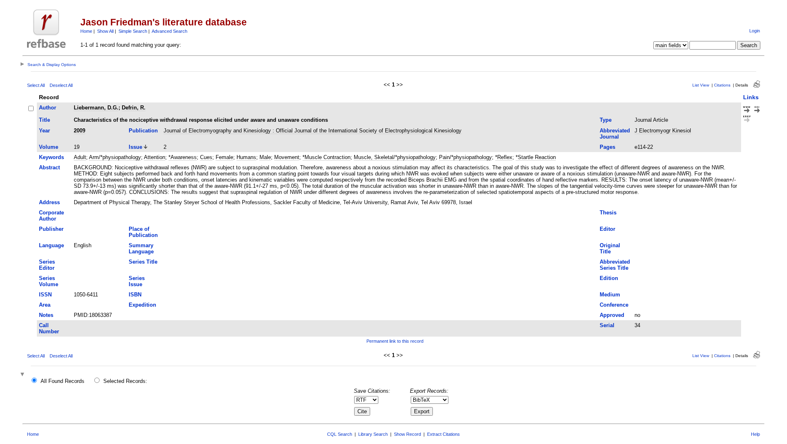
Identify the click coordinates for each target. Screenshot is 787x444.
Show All (105, 31)
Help (755, 434)
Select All (36, 85)
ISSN (45, 294)
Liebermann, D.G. (96, 108)
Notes (46, 315)
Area (44, 305)
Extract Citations (443, 434)
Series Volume (48, 281)
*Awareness (182, 157)
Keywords (51, 157)
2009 (79, 131)
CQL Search (339, 434)
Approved (612, 315)
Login (754, 30)
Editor (607, 229)
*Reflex (503, 157)
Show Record (407, 434)
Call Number (49, 328)
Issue (135, 147)
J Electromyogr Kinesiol (663, 131)
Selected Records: (125, 381)
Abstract (49, 167)
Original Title (610, 248)
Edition (609, 278)
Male (265, 157)
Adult (80, 157)
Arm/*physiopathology (115, 157)
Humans (246, 157)
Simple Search (132, 31)
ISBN (135, 294)
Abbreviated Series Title (615, 265)
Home (86, 31)
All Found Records (62, 381)
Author (47, 108)
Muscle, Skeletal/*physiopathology (395, 157)
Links (751, 97)
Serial (607, 325)
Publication (143, 131)
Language (51, 245)
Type (606, 120)
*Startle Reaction (536, 157)
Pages (607, 147)
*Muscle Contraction (326, 157)
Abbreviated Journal (615, 134)
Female (224, 157)
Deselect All (61, 85)
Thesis (608, 212)
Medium (610, 294)
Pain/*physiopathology (465, 157)
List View (700, 85)
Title (44, 120)
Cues (206, 157)
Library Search (373, 434)
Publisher (51, 229)
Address (49, 202)
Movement (286, 157)
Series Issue (137, 281)
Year (44, 131)
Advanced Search (169, 31)
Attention (154, 157)
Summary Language (141, 248)
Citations (722, 85)
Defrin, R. (134, 108)
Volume (48, 147)
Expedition (142, 305)
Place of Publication (143, 232)
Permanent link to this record (394, 341)
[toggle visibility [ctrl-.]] (23, 375)
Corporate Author (51, 215)
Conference (614, 305)
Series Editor (47, 265)
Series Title (143, 262)
